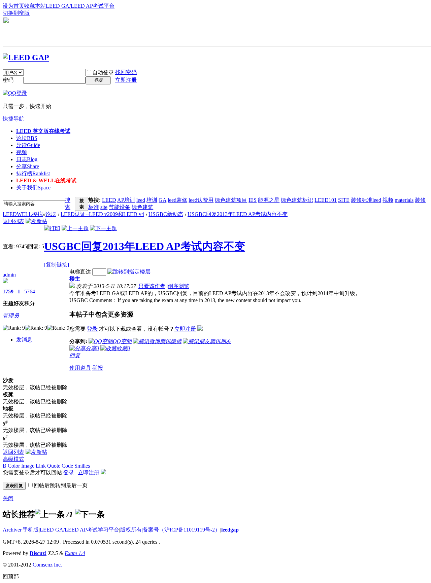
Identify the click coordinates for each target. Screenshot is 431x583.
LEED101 (325, 200)
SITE (344, 200)
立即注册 (126, 80)
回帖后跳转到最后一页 (61, 485)
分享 (27, 166)
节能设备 (119, 207)
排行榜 (33, 173)
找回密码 (126, 72)
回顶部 (11, 576)
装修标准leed (366, 200)
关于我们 (33, 187)
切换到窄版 (16, 13)
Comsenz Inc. (47, 565)
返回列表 (13, 221)
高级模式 (13, 459)
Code (67, 466)
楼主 (74, 279)
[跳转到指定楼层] (129, 272)
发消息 (24, 339)
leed (140, 200)
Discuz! (38, 553)
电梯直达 (80, 272)
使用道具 (80, 368)
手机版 (31, 530)
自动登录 (103, 72)
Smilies (82, 466)
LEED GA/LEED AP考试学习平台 (79, 530)
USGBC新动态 (165, 214)
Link (41, 466)
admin (9, 275)
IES (252, 200)
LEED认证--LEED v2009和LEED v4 (102, 214)
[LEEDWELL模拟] (26, 57)
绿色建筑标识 (297, 200)
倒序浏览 (178, 286)
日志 (26, 159)
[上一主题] (75, 228)
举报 (97, 368)
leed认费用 (201, 200)
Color (14, 466)
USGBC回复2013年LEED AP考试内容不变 (238, 214)
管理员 (11, 316)
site (103, 207)
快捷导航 (13, 118)
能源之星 (268, 200)
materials (404, 200)
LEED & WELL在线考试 (46, 180)
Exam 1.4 (75, 553)
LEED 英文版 (43, 131)
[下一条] (90, 514)
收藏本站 (35, 6)
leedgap (230, 530)
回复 (74, 355)
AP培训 (126, 200)
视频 (21, 152)
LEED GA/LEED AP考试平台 (80, 6)
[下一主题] (103, 228)
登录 (92, 329)
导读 (28, 145)
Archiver (12, 530)
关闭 (8, 498)
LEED (109, 200)
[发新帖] (36, 221)
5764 (29, 291)
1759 (8, 291)
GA (162, 200)
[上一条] (50, 514)
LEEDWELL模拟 (23, 214)
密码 (8, 80)
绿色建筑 (142, 207)
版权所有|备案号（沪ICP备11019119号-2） (170, 530)
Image (27, 466)
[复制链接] (56, 264)
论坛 (26, 138)
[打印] (52, 228)
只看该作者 (151, 286)
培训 (151, 200)
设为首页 (13, 6)
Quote (53, 466)
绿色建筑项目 (231, 200)
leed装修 (177, 200)
